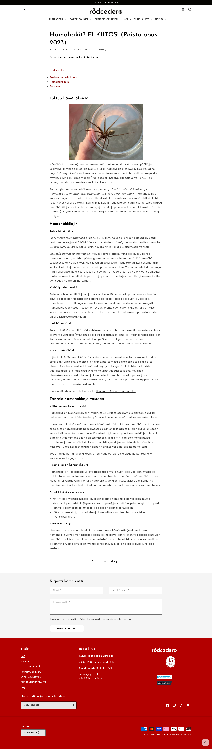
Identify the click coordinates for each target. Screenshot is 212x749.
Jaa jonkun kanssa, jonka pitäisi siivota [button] (75, 57)
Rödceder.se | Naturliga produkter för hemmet (170, 734)
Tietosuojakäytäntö (33, 682)
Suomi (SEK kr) (31, 732)
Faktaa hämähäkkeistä (65, 77)
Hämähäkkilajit (59, 82)
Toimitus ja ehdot (32, 672)
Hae (23, 656)
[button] (24, 9)
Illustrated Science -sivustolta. (116, 391)
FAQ (23, 687)
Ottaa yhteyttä (30, 666)
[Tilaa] (73, 705)
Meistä (25, 661)
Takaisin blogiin (108, 561)
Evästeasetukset (32, 677)
